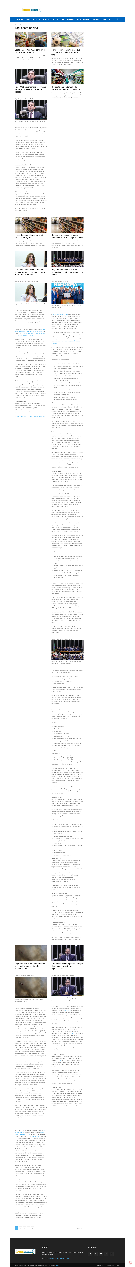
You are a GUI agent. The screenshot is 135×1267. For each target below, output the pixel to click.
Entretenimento (83, 19)
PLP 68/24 (72, 1033)
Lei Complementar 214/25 (60, 314)
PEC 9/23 (59, 1060)
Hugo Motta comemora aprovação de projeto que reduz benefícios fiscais (30, 89)
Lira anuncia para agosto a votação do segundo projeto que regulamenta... (67, 966)
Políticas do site (109, 1265)
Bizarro (96, 19)
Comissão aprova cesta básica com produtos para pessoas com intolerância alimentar (30, 272)
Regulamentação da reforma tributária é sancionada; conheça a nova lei (67, 272)
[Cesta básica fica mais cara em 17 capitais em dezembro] (31, 39)
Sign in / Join (51, 1)
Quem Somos (99, 1265)
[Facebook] (105, 1)
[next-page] (32, 1228)
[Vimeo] (112, 1)
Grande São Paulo (23, 19)
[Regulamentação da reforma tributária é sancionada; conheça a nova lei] (67, 259)
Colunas (105, 19)
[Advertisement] (84, 10)
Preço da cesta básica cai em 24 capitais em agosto (29, 236)
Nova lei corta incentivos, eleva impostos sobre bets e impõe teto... (65, 52)
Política (56, 19)
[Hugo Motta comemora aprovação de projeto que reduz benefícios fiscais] (31, 76)
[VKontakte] (115, 1)
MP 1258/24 (35, 1136)
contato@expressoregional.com (58, 1258)
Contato (118, 1265)
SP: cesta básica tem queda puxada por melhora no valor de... (66, 88)
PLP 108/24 (68, 1010)
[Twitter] (109, 1)
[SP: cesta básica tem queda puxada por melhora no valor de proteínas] (67, 76)
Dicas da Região (68, 19)
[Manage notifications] (130, 1262)
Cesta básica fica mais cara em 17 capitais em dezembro (30, 51)
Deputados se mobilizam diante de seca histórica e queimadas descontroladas (31, 966)
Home (16, 25)
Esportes (36, 19)
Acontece (46, 19)
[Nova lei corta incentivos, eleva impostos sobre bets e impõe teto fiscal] (67, 39)
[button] (118, 20)
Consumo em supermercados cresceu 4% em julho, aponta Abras (67, 236)
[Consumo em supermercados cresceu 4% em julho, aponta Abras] (67, 225)
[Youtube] (118, 1)
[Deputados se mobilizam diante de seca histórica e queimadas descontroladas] (31, 953)
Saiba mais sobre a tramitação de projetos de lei (31, 416)
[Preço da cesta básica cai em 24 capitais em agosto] (31, 225)
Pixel (57, 1265)
